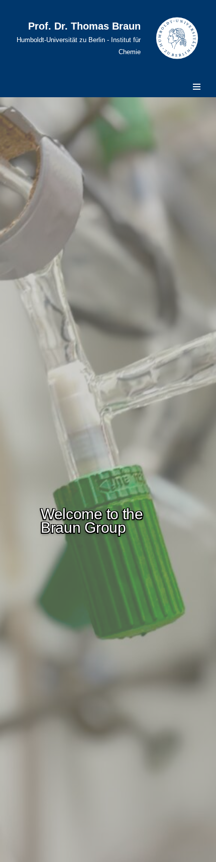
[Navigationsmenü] (196, 86)
